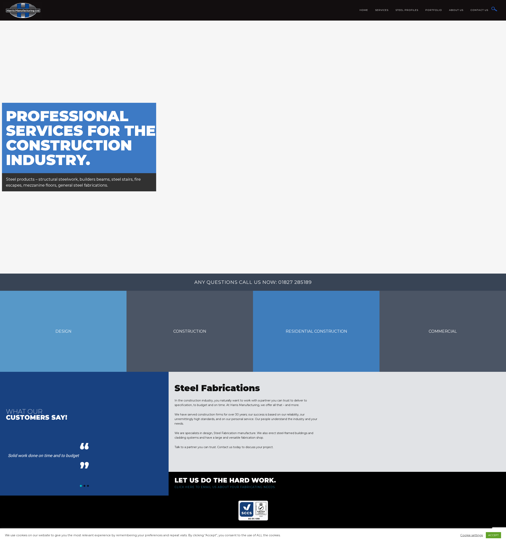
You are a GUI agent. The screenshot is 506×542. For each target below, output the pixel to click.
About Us (456, 9)
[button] (81, 486)
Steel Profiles (407, 9)
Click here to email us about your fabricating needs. (225, 487)
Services (381, 9)
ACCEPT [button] (493, 535)
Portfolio (433, 9)
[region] (84, 455)
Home (364, 9)
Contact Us (479, 9)
